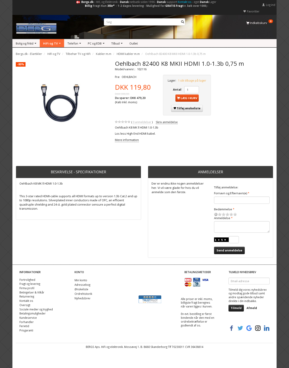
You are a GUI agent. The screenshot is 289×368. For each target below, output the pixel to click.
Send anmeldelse (229, 250)
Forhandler (26, 322)
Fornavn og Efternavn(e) (230, 193)
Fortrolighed (27, 279)
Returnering (26, 296)
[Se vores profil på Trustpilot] (150, 299)
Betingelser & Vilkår (31, 292)
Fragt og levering (29, 284)
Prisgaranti (26, 330)
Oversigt (24, 305)
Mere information (127, 140)
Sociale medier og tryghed (36, 309)
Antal (177, 89)
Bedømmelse (223, 209)
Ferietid (24, 326)
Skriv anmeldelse (167, 122)
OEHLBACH (129, 77)
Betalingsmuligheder (32, 313)
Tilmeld (236, 308)
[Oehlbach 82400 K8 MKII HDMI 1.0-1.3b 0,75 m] (62, 106)
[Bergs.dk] (36, 27)
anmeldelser (142, 122)
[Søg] (182, 22)
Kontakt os (184, 2)
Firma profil (26, 288)
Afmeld (252, 308)
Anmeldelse (222, 218)
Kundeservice (28, 317)
